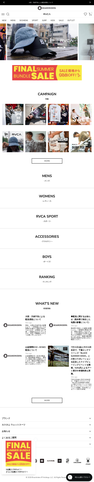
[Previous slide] (4, 42)
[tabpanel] (47, 42)
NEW (4, 20)
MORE (47, 161)
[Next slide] (90, 42)
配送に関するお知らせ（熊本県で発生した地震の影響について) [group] (47, 2)
